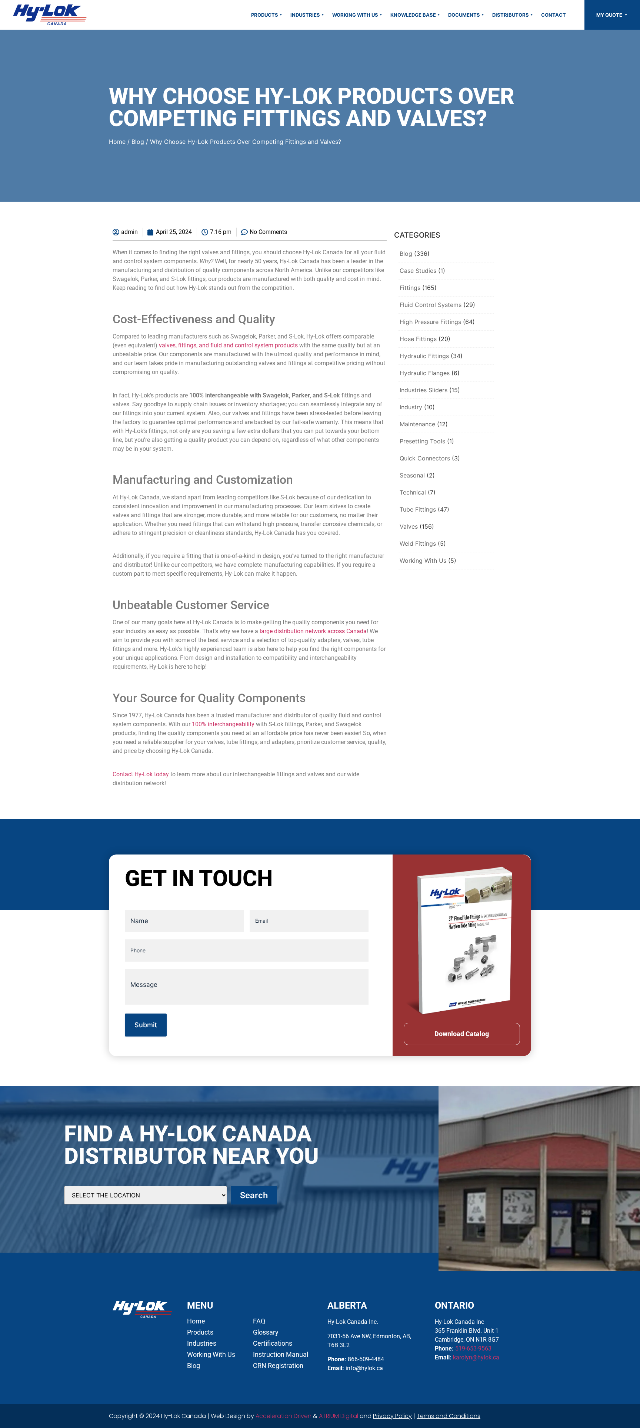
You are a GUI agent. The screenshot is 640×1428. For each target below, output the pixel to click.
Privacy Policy (392, 1416)
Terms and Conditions (448, 1416)
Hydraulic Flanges (425, 373)
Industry (411, 407)
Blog (137, 141)
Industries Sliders (423, 390)
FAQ (259, 1321)
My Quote (609, 15)
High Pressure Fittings (430, 321)
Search (254, 1195)
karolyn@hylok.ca (476, 1357)
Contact (553, 15)
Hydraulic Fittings (424, 356)
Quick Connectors (425, 458)
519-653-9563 (473, 1348)
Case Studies (418, 270)
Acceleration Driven (283, 1416)
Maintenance (417, 424)
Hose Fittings (418, 339)
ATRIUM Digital (338, 1416)
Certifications (272, 1343)
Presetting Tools (422, 441)
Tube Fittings (418, 509)
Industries (305, 15)
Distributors (510, 15)
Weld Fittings (418, 543)
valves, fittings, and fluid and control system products (228, 345)
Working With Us (355, 15)
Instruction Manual (280, 1354)
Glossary (266, 1332)
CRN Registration (278, 1365)
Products (264, 15)
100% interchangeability (223, 724)
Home (117, 141)
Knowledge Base (413, 15)
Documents (464, 15)
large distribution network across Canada (313, 631)
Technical (413, 492)
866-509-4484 (366, 1359)
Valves (409, 526)
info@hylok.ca (364, 1368)
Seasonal (412, 475)
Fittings (410, 287)
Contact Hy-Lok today (141, 774)
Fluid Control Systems (430, 304)
